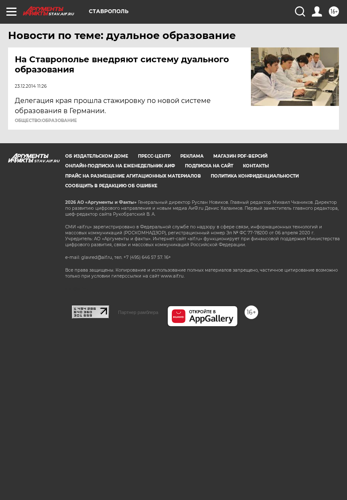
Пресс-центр (154, 156)
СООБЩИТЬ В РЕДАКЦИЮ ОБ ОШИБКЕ (111, 186)
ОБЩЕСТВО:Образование (46, 121)
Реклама (192, 156)
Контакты (256, 166)
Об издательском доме (96, 156)
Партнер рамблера (138, 312)
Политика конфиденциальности (255, 176)
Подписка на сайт (209, 166)
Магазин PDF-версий (240, 156)
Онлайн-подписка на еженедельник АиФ (120, 166)
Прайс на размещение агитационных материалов (133, 176)
